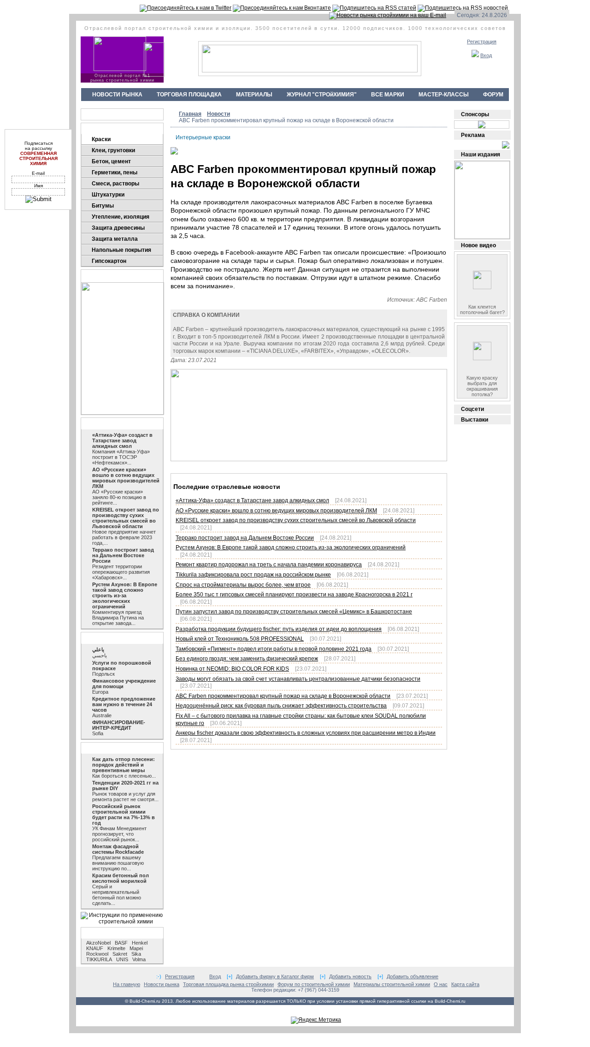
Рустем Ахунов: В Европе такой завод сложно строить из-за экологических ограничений (291, 547)
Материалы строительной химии (392, 984)
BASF (121, 943)
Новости (218, 114)
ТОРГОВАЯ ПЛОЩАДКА (189, 94)
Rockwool (97, 954)
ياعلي (98, 649)
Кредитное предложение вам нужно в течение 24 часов (123, 704)
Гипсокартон (109, 261)
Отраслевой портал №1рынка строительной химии (122, 78)
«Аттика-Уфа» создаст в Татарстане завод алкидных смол (252, 500)
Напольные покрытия (121, 250)
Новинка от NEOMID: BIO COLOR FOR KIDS (232, 669)
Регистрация (481, 41)
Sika (136, 954)
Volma (139, 959)
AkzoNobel (98, 943)
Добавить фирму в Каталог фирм (275, 976)
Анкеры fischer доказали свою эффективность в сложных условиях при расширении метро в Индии (306, 733)
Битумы (103, 205)
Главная (190, 114)
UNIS (122, 959)
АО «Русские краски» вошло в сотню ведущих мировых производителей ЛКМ (276, 510)
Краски (101, 139)
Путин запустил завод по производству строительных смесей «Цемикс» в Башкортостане (294, 611)
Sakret (119, 954)
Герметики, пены (114, 172)
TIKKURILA (99, 959)
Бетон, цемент (111, 161)
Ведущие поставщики (118, 114)
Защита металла (115, 239)
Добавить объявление (412, 976)
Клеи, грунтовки (113, 150)
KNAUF (94, 948)
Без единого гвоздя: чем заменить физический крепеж (247, 658)
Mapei (136, 948)
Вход (486, 55)
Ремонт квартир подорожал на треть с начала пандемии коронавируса (269, 564)
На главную (126, 984)
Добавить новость (350, 976)
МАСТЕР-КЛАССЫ (444, 94)
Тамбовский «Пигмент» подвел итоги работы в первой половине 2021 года (274, 649)
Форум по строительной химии (313, 984)
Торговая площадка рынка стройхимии (228, 984)
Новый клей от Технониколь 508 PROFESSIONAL (240, 639)
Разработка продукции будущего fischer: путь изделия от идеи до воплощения (279, 629)
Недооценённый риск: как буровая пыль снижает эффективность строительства (281, 705)
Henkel (140, 943)
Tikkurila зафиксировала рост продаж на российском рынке (253, 574)
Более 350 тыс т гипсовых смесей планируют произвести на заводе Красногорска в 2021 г (294, 594)
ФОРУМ (493, 94)
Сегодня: (468, 15)
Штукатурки (108, 194)
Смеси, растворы (115, 183)
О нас (441, 984)
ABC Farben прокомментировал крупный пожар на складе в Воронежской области (283, 696)
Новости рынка (108, 423)
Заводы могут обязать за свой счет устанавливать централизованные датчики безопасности (298, 679)
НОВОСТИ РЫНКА (117, 94)
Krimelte (116, 948)
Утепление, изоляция (120, 217)
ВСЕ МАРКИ (387, 94)
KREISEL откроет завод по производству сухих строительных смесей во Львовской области (296, 520)
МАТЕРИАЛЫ (254, 94)
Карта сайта (465, 984)
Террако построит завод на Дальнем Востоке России (245, 538)
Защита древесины (118, 228)
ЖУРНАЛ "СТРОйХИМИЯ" (322, 94)
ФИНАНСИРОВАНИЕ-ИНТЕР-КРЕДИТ (118, 725)
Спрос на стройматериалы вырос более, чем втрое (243, 585)
